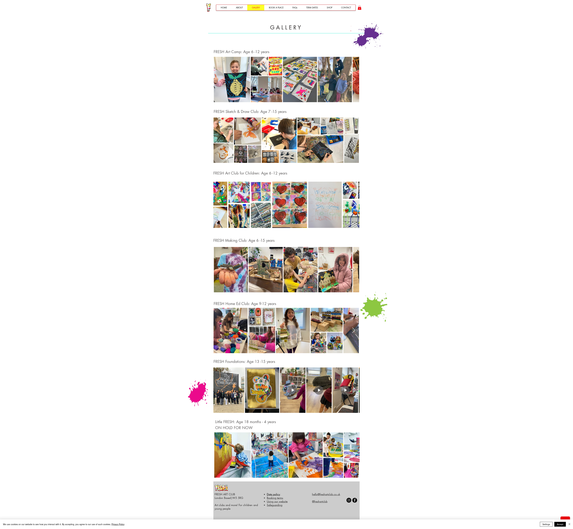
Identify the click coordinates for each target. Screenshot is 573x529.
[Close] (569, 524)
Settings (546, 524)
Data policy (273, 494)
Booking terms (275, 498)
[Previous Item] (219, 204)
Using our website (277, 501)
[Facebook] (354, 500)
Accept (560, 524)
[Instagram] (348, 500)
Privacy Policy (117, 524)
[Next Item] (354, 79)
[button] (359, 7)
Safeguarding (274, 505)
